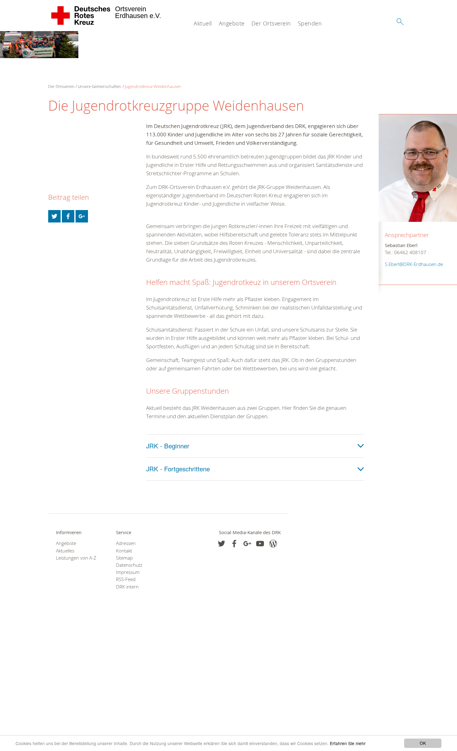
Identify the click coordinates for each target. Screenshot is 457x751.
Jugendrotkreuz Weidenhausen (153, 86)
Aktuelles (65, 551)
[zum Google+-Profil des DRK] (247, 543)
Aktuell (203, 23)
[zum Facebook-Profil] (221, 543)
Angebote (232, 23)
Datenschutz (129, 565)
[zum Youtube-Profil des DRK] (260, 543)
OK (423, 743)
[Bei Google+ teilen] (82, 216)
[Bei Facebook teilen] (68, 216)
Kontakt (124, 551)
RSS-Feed (126, 579)
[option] (39, 44)
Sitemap (124, 558)
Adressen (126, 543)
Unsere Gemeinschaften (99, 86)
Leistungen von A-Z (76, 558)
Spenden (310, 23)
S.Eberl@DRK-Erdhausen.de (414, 264)
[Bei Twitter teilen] (54, 216)
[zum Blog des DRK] (273, 543)
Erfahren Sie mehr (348, 743)
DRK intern (127, 587)
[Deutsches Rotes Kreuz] (81, 15)
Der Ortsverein (271, 23)
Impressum (128, 572)
